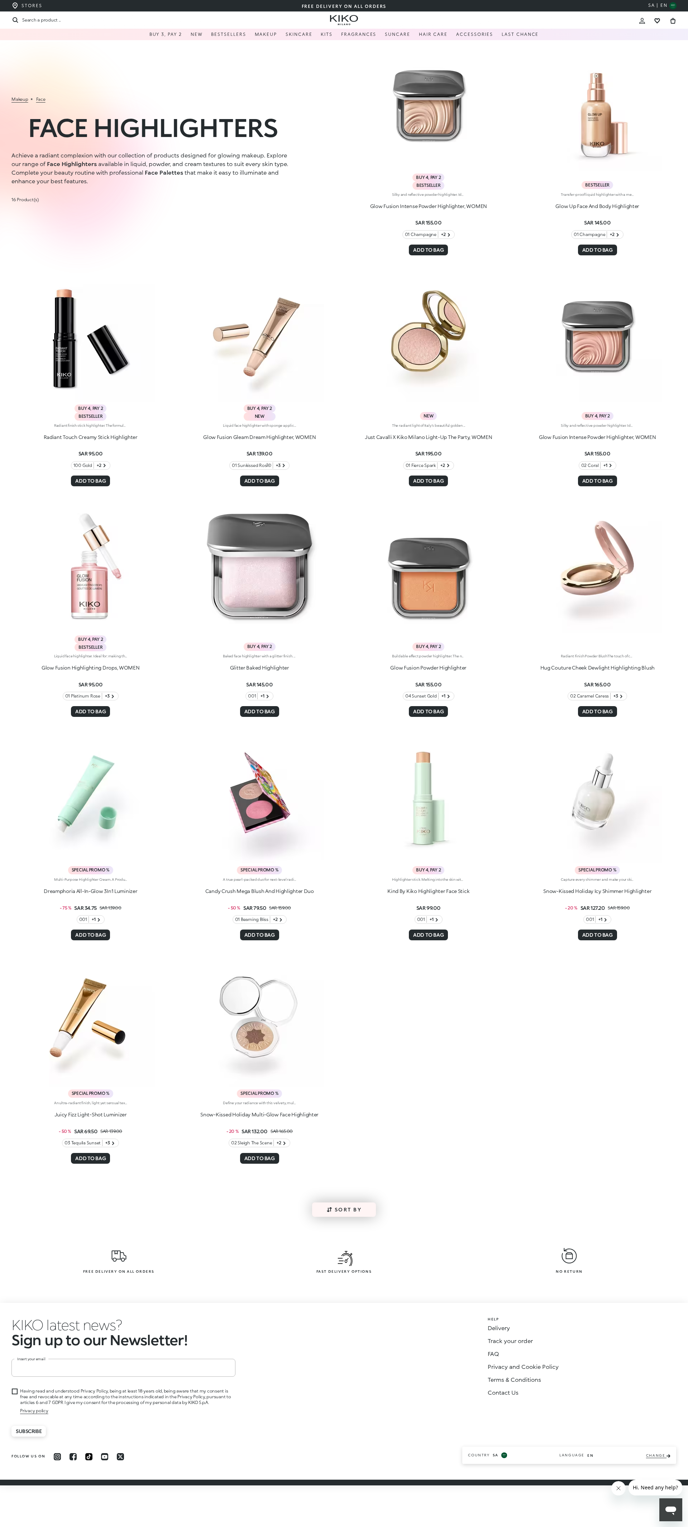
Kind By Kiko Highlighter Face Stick (428, 891)
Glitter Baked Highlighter (259, 668)
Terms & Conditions (514, 1379)
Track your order (510, 1340)
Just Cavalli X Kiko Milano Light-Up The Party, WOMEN (428, 437)
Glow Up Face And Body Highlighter (597, 206)
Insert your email (31, 1359)
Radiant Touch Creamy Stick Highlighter (91, 437)
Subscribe (29, 1431)
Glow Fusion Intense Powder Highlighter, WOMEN (428, 206)
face (41, 99)
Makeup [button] (266, 34)
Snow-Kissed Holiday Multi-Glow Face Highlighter (259, 1114)
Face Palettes (164, 172)
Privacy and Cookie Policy (523, 1366)
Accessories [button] (474, 34)
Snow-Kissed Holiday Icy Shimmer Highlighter (597, 891)
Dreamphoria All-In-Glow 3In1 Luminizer (90, 891)
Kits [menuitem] (327, 34)
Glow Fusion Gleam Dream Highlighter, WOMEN (259, 437)
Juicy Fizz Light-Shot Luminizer (90, 1114)
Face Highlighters (72, 163)
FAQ (493, 1353)
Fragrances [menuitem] (358, 34)
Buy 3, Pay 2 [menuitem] (165, 34)
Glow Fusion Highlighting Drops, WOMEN (91, 668)
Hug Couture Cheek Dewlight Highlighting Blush (597, 668)
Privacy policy (34, 1410)
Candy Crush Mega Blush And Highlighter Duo (259, 891)
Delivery (499, 1327)
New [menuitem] (197, 34)
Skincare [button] (299, 34)
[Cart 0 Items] (673, 19)
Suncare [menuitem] (397, 34)
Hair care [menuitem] (433, 34)
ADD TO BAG (428, 250)
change (656, 1455)
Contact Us (503, 1392)
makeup (19, 99)
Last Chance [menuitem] (520, 34)
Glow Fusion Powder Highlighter (428, 668)
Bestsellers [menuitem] (228, 34)
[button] (66, 1324)
